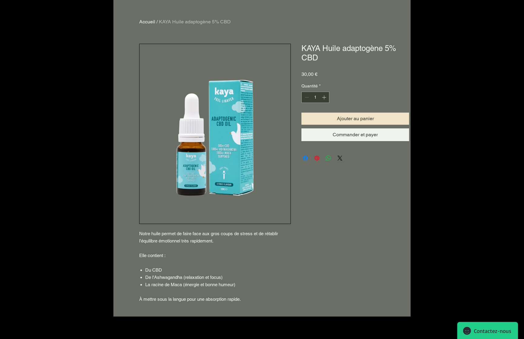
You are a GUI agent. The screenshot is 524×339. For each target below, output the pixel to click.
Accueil (147, 22)
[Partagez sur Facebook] (305, 158)
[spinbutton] (315, 97)
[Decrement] (306, 97)
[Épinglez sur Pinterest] (317, 158)
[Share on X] (340, 158)
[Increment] (324, 97)
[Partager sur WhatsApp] (328, 158)
